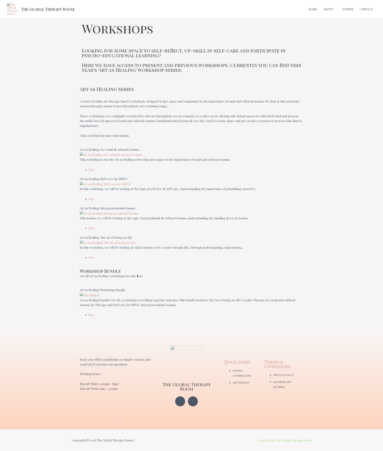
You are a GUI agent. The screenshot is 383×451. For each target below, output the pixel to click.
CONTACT (366, 9)
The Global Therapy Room (47, 9)
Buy (91, 170)
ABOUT (328, 9)
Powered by (267, 440)
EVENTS (348, 9)
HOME (313, 9)
